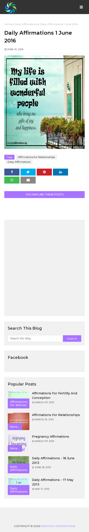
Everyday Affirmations (58, 526)
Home (8, 24)
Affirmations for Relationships (36, 157)
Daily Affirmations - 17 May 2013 (52, 482)
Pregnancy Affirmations (50, 436)
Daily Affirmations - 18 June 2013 (53, 460)
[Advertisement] (44, 268)
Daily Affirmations (25, 24)
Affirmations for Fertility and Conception (54, 395)
